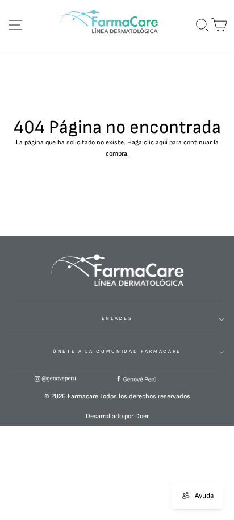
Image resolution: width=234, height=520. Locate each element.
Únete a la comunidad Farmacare (117, 351)
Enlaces (117, 318)
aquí (162, 142)
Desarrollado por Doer (117, 416)
